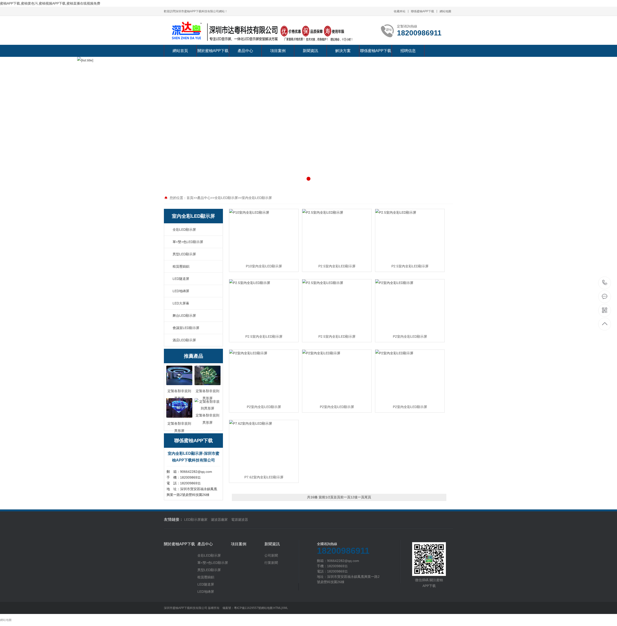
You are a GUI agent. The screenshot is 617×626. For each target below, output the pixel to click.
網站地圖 (445, 11)
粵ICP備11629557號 (247, 608)
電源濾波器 (239, 519)
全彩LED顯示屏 (226, 198)
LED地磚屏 (181, 291)
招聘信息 (408, 51)
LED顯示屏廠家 (196, 519)
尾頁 (367, 497)
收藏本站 (399, 11)
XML (285, 608)
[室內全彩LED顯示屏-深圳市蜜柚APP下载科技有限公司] (260, 33)
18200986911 (604, 283)
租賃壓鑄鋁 (181, 266)
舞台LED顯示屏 (184, 315)
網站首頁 (180, 51)
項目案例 (278, 51)
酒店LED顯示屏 (184, 340)
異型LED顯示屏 (184, 254)
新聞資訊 (310, 51)
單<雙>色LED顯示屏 (188, 242)
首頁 (190, 198)
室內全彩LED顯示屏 (257, 198)
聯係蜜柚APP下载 (422, 11)
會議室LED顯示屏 (186, 328)
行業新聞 (271, 562)
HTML (277, 608)
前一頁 (345, 497)
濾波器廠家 (219, 519)
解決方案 (343, 51)
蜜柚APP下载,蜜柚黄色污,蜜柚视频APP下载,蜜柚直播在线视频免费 (50, 3)
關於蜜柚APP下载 (212, 51)
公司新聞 (271, 555)
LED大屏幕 (181, 303)
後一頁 (359, 497)
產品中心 (245, 51)
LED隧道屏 (181, 279)
